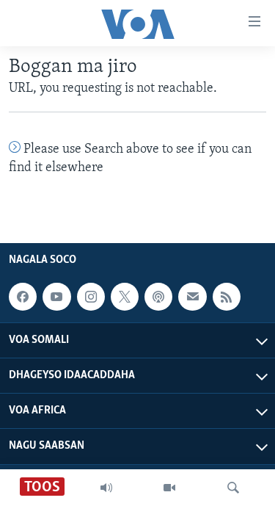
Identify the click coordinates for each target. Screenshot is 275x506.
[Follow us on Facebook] (23, 297)
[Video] (169, 487)
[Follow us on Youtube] (56, 297)
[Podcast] (158, 297)
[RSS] (227, 297)
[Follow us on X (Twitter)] (125, 297)
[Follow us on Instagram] (91, 297)
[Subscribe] (192, 297)
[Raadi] (233, 487)
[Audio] (106, 487)
